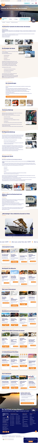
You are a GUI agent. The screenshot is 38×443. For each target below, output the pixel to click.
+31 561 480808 (5, 424)
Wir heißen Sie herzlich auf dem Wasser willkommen (32, 382)
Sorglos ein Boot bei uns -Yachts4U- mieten (23, 382)
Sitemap (24, 436)
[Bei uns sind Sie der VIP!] (14, 377)
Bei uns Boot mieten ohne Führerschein (5, 255)
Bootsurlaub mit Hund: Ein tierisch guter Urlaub (22, 278)
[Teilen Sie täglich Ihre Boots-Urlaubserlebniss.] (14, 272)
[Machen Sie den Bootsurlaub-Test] (32, 334)
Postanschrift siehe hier (5, 422)
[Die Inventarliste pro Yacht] (5, 356)
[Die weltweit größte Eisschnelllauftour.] (14, 315)
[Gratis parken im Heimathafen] (23, 293)
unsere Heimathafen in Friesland (20, 179)
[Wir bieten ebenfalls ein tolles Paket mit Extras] (5, 272)
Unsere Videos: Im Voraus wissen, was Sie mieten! (14, 360)
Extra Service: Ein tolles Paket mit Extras (5, 277)
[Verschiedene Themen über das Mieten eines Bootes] (5, 377)
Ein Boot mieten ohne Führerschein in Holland (26, 393)
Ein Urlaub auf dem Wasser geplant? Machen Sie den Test (32, 340)
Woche (32, 399)
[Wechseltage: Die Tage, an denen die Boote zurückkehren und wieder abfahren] (32, 293)
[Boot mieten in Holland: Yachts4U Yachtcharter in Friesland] (7, 418)
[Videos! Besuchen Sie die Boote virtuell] (14, 356)
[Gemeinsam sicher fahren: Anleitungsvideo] (14, 334)
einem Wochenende (6, 55)
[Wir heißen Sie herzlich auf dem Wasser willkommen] (32, 377)
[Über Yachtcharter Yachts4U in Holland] (5, 293)
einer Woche (5, 58)
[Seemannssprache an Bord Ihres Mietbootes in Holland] (23, 334)
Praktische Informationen (31, 419)
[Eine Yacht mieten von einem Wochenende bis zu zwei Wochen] (14, 293)
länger (34, 399)
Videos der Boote (19, 423)
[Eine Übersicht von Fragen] (23, 251)
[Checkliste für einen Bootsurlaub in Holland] (32, 272)
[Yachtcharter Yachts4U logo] (3, 4)
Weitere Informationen (31, 440)
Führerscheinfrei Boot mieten (25, 418)
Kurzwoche (28, 399)
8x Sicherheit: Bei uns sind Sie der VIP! (14, 382)
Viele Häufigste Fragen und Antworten (23, 256)
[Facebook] (3, 432)
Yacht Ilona (12, 421)
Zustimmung (30, 441)
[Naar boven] (36, 431)
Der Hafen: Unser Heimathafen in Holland (22, 298)
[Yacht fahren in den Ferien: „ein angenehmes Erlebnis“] (32, 356)
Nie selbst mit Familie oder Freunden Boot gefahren (32, 362)
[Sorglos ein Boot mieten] (23, 377)
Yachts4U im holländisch (33, 423)
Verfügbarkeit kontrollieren (25, 18)
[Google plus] (6, 432)
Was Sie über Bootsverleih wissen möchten (32, 255)
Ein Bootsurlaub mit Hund (25, 422)
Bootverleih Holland (32, 420)
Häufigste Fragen (32, 417)
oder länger (5, 59)
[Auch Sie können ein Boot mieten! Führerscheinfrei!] (5, 251)
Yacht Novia (12, 418)
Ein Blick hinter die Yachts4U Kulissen (32, 297)
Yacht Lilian (18, 417)
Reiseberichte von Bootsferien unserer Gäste (23, 319)
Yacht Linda (12, 423)
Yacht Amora (18, 421)
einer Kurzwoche (6, 56)
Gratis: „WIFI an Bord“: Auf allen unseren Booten (13, 277)
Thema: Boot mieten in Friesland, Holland (5, 382)
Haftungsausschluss (5, 436)
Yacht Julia (18, 422)
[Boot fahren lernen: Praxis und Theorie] (5, 334)
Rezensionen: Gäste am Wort (25, 420)
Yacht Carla (12, 417)
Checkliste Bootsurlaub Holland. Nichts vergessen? (32, 277)
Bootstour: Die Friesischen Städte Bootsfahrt (14, 319)
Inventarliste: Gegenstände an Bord (5, 360)
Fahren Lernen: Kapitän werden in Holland (5, 339)
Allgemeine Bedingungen (11, 436)
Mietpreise (12, 425)
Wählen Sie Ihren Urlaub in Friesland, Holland (5, 319)
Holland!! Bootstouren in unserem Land (32, 319)
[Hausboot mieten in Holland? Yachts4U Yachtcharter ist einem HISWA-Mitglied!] (36, 3)
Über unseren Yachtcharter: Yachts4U (4, 298)
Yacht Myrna (18, 418)
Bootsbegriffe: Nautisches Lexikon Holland (23, 339)
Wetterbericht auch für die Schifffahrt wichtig (23, 360)
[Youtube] (8, 432)
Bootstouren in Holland (25, 425)
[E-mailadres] (22, 1)
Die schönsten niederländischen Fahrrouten (13, 255)
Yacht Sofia (12, 422)
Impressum (31, 424)
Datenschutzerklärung (19, 436)
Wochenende (24, 399)
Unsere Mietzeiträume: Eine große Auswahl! (14, 299)
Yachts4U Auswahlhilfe (25, 426)
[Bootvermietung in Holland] (32, 251)
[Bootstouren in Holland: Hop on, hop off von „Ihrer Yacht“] (32, 315)
